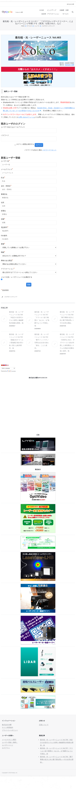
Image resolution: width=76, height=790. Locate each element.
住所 (2, 202)
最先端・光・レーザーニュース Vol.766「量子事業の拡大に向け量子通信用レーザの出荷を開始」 (67, 317)
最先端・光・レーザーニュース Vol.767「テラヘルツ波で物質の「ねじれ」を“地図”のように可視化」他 (56, 751)
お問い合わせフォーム (26, 117)
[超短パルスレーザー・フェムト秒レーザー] (38, 692)
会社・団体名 (6, 186)
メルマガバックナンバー (48, 26)
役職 (3, 219)
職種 (3, 252)
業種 (3, 244)
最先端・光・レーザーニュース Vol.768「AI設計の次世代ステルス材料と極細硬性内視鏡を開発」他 (16, 317)
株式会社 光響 (69, 65)
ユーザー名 (5, 161)
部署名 (3, 211)
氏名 (3, 177)
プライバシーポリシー (10, 730)
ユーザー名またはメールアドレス (13, 127)
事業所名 (4, 194)
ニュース (36, 26)
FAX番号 (4, 235)
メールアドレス (7, 169)
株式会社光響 (70, 4)
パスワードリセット (49, 150)
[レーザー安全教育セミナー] (38, 532)
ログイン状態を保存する (25, 144)
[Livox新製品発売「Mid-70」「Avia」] (38, 450)
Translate (13, 371)
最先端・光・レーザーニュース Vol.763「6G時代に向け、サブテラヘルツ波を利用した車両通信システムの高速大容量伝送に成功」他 (67, 342)
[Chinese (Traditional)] (4, 365)
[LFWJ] (38, 465)
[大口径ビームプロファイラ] (38, 580)
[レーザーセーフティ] (38, 708)
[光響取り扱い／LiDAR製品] (38, 676)
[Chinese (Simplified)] (2, 365)
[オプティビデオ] (38, 500)
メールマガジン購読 (9, 739)
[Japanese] (8, 365)
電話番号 (4, 227)
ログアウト (6, 748)
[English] (6, 365)
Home (23, 26)
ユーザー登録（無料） (10, 742)
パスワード (5, 135)
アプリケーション (8, 269)
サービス (29, 26)
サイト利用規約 (7, 727)
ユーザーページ (7, 745)
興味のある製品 (7, 260)
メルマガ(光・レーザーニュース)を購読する (16, 277)
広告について (43, 725)
